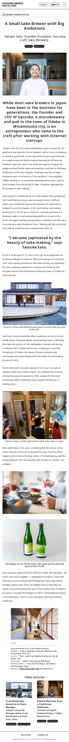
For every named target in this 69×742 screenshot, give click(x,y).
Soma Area (39, 46)
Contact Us (43, 734)
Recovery (42, 721)
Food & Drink (24, 724)
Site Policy (26, 734)
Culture (28, 46)
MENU (64, 5)
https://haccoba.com (30, 668)
